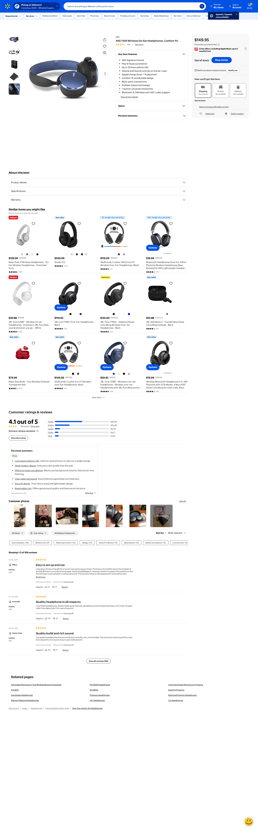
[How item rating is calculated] (37, 431)
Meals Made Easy (161, 16)
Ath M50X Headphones (100, 684)
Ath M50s (94, 690)
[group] (129, 44)
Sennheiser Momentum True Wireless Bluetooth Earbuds (36, 684)
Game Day (144, 16)
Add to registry (237, 113)
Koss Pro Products (176, 690)
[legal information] (218, 44)
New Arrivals (109, 16)
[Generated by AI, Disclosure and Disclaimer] (25, 493)
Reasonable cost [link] (23, 488)
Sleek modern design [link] (25, 465)
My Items (178, 16)
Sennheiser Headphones (22, 695)
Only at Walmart (193, 16)
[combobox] (135, 6)
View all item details (129, 97)
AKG (117, 37)
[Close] (55, 16)
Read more (40, 577)
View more (96, 397)
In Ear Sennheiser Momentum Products (185, 684)
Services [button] (30, 16)
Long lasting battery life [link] (27, 460)
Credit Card (211, 16)
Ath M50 (15, 690)
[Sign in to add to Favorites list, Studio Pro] (79, 223)
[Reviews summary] (132, 44)
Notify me (233, 70)
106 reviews (35, 426)
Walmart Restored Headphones (25, 700)
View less (89, 493)
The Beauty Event (127, 16)
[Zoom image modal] (104, 52)
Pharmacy (94, 16)
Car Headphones (175, 700)
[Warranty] (184, 199)
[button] (217, 6)
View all (182, 501)
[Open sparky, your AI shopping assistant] (248, 821)
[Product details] (184, 182)
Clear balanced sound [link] (26, 478)
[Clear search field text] (195, 6)
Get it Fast (81, 16)
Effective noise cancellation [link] (29, 470)
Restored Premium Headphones (182, 695)
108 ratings (139, 44)
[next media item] (105, 73)
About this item (19, 172)
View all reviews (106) (98, 661)
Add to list (209, 113)
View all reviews (18, 438)
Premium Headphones (100, 695)
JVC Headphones (97, 700)
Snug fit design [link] (22, 483)
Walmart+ (225, 16)
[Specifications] (184, 191)
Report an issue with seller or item (214, 107)
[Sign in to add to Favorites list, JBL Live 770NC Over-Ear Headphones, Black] (79, 283)
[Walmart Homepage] (7, 6)
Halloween (67, 16)
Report (65, 587)
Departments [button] (11, 16)
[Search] (202, 6)
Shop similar (221, 60)
